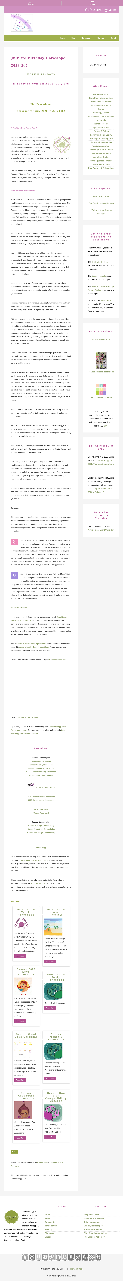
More (14, 1152)
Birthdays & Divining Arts (101, 139)
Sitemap (48, 1229)
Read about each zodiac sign (101, 372)
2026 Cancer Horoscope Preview (56, 912)
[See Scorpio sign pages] (71, 1262)
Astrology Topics (101, 157)
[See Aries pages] (25, 1262)
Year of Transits (99, 276)
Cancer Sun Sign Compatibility (41, 826)
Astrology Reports (101, 94)
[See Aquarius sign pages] (91, 1262)
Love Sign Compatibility (101, 135)
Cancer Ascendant (41, 813)
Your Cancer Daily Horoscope (56, 977)
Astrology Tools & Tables (101, 150)
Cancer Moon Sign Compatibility (41, 829)
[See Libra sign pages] (64, 1262)
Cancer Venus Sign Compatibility (41, 833)
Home (47, 1215)
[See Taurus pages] (31, 1262)
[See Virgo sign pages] (58, 1262)
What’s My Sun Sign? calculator (34, 860)
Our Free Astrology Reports (101, 203)
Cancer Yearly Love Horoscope (41, 768)
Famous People (101, 124)
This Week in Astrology (94, 1237)
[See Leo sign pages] (52, 1262)
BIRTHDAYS (46, 74)
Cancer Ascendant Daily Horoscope (41, 772)
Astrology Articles (101, 113)
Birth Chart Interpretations (101, 98)
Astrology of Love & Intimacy (101, 116)
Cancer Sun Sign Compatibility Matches (56, 1097)
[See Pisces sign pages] (98, 1262)
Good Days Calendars (94, 1229)
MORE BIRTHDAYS (19, 608)
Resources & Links (101, 164)
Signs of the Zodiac (101, 128)
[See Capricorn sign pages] (85, 1262)
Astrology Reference (101, 153)
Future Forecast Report (45, 787)
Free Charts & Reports (94, 1218)
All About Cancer (41, 809)
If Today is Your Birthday (28, 717)
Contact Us (50, 1222)
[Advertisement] (41, 688)
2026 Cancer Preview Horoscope (41, 797)
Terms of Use (51, 1226)
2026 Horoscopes (101, 196)
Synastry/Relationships (101, 142)
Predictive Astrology (101, 146)
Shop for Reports (91, 1215)
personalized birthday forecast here (34, 647)
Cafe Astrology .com (29, 22)
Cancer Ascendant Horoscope (26, 1096)
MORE (32, 74)
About (47, 1218)
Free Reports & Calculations (101, 168)
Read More (20, 956)
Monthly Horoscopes (93, 1226)
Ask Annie (101, 120)
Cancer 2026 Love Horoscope (26, 972)
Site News (49, 1233)
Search (48, 1237)
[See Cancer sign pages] (45, 1262)
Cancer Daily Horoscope (41, 761)
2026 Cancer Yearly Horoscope (41, 800)
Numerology (41, 847)
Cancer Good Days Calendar (41, 775)
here (106, 426)
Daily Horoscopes (92, 1222)
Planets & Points (101, 131)
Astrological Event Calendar (101, 530)
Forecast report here (57, 660)
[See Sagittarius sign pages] (78, 1262)
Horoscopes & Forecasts (101, 102)
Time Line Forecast (100, 262)
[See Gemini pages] (38, 1262)
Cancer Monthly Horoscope (41, 765)
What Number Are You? (101, 398)
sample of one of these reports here (31, 644)
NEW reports (107, 301)
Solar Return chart (38, 883)
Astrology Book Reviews (101, 161)
